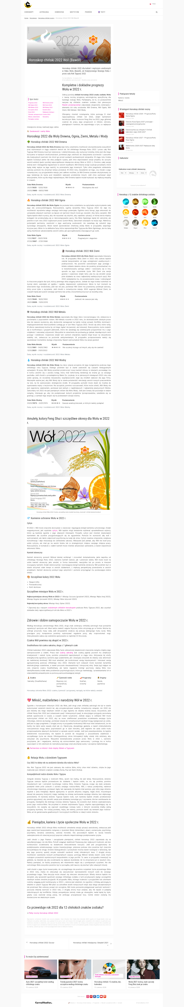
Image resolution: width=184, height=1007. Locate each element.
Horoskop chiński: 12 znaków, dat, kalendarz (107, 983)
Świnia (155, 228)
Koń (145, 217)
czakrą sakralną (66, 653)
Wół (135, 207)
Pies (145, 228)
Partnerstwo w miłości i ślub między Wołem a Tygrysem (52, 748)
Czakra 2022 (46, 114)
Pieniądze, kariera (33, 119)
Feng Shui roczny (32, 976)
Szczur (126, 207)
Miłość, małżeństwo (34, 117)
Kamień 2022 (46, 110)
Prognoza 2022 (32, 102)
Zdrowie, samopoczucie (35, 114)
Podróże (88, 12)
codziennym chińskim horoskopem (62, 608)
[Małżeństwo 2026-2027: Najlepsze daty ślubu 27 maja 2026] (121, 145)
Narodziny (46, 117)
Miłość (120, 100)
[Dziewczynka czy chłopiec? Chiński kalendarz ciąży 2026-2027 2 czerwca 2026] (121, 129)
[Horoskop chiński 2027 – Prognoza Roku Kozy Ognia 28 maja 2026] (121, 137)
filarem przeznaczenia (71, 105)
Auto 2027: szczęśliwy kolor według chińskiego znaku (40, 983)
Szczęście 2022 (33, 110)
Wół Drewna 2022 (48, 102)
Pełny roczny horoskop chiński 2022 (43, 913)
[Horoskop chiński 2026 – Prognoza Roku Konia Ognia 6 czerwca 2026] (121, 113)
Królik (154, 207)
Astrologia (44, 12)
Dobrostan (59, 12)
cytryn (54, 530)
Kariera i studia (123, 98)
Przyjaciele (96, 1003)
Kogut (135, 228)
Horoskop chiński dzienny (84, 1003)
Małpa (126, 228)
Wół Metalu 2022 (33, 107)
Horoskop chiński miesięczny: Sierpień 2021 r (90, 944)
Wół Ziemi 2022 (47, 105)
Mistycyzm (74, 12)
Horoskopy (28, 12)
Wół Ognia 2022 (32, 105)
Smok (126, 217)
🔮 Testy (101, 12)
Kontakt (120, 1003)
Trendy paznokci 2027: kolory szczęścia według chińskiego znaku (74, 983)
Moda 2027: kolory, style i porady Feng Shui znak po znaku (141, 983)
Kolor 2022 (31, 112)
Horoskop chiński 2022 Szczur (42, 943)
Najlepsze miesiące (48, 112)
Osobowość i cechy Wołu (40, 131)
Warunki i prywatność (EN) (108, 1003)
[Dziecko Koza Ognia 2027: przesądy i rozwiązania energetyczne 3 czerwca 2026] (121, 121)
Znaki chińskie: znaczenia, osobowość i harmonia (107, 975)
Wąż (135, 217)
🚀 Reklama (71, 1003)
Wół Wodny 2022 (47, 107)
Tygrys (145, 207)
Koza (154, 217)
